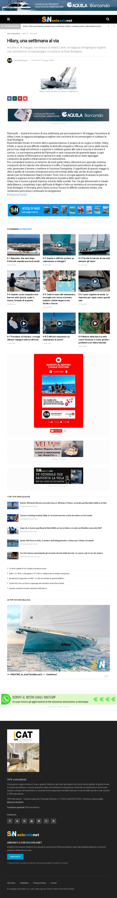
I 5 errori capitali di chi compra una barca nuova (27, 569)
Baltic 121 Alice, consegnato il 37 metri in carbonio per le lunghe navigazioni (39, 574)
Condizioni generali (15, 807)
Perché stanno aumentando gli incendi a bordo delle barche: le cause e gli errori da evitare (61, 553)
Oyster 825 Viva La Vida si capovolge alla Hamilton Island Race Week (36, 583)
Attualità (33, 34)
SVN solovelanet (13, 34)
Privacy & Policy (39, 883)
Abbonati (15, 857)
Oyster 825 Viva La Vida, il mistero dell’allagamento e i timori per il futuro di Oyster (57, 541)
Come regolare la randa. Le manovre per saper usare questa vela (94, 297)
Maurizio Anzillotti (15, 802)
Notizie (25, 34)
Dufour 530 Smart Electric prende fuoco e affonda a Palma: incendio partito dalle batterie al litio (62, 26)
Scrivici (54, 883)
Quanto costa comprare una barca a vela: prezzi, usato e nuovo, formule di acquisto (22, 297)
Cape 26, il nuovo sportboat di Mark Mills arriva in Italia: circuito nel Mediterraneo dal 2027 (61, 528)
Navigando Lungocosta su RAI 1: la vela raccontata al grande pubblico (36, 578)
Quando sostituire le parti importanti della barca (28, 588)
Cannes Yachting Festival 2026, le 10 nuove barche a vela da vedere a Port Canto (56, 515)
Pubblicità (24, 883)
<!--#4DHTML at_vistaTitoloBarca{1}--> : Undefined (32, 674)
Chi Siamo (11, 883)
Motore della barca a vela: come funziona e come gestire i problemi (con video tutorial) (93, 339)
